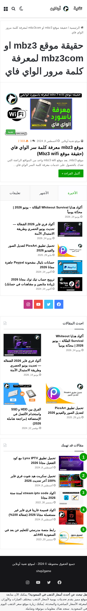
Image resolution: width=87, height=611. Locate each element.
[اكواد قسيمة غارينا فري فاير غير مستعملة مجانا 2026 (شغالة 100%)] (71, 516)
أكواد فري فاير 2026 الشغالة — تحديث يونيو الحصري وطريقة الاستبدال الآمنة (33, 228)
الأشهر (44, 193)
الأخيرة (72, 193)
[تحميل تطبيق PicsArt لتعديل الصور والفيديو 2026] (70, 250)
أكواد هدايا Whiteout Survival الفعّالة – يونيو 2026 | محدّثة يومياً (67, 340)
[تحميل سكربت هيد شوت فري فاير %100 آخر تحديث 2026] (71, 481)
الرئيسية (75, 27)
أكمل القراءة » (71, 173)
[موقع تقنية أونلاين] (67, 8)
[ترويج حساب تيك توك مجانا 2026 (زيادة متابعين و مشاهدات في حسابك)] (70, 284)
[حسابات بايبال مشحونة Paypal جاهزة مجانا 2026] (70, 267)
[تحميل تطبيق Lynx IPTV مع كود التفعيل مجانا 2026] (71, 463)
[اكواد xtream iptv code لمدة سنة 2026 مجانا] (71, 498)
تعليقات (15, 193)
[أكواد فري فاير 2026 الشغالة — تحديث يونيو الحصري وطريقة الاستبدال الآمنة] (70, 229)
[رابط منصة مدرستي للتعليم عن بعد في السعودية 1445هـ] (71, 536)
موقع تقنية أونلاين (70, 141)
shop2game (43, 571)
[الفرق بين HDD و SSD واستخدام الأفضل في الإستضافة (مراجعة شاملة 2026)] (22, 394)
